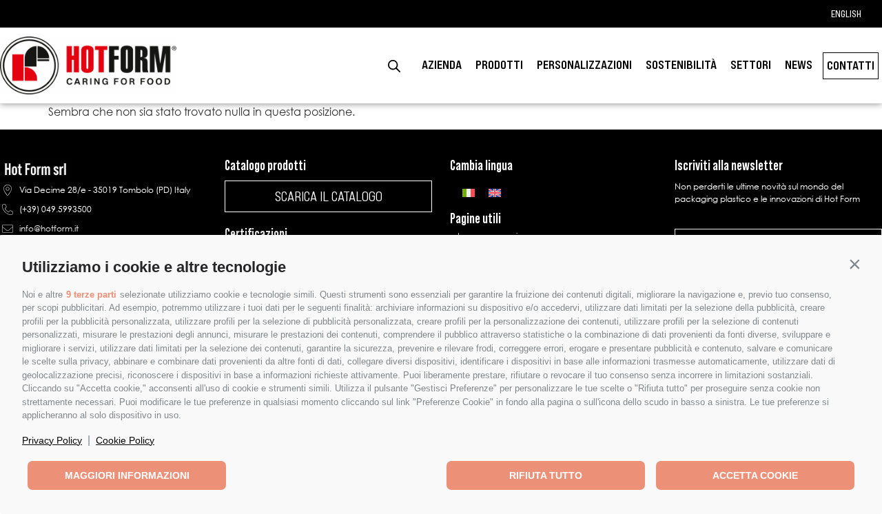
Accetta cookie (755, 475)
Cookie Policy (125, 440)
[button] (854, 263)
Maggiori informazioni (127, 475)
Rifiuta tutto (545, 475)
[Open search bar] (394, 66)
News (798, 65)
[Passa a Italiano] (468, 192)
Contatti (850, 65)
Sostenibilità (681, 65)
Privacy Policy (52, 440)
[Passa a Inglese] (495, 192)
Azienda (442, 65)
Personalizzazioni (584, 65)
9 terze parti (91, 294)
